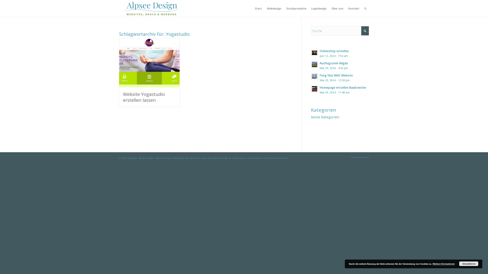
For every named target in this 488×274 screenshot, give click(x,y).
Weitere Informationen (444, 263)
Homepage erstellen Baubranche (343, 87)
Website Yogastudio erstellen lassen (144, 97)
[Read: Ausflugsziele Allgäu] (314, 64)
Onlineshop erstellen (334, 51)
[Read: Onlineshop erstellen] (314, 52)
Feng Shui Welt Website (336, 75)
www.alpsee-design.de (219, 158)
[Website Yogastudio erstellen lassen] (149, 62)
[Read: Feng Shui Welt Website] (314, 76)
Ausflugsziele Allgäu (334, 63)
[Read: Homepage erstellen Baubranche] (314, 88)
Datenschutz (254, 158)
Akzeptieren (468, 263)
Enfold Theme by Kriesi (275, 158)
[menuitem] (258, 8)
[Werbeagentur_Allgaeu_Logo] (153, 8)
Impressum (240, 158)
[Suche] (365, 8)
